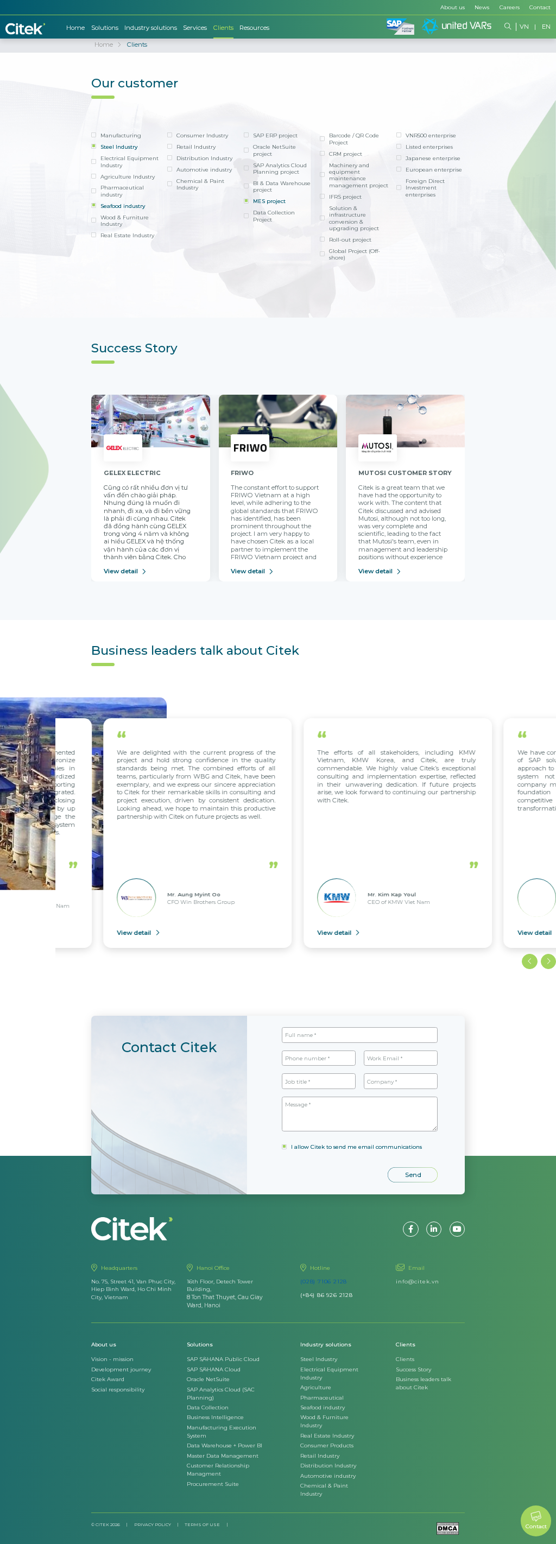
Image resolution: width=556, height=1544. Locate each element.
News (482, 7)
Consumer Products (326, 1445)
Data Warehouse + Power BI (224, 1445)
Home (75, 27)
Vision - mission (112, 1359)
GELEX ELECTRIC (132, 473)
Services (195, 27)
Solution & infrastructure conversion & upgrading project (354, 218)
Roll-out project (350, 239)
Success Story (413, 1369)
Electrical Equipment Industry (129, 161)
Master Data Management (222, 1455)
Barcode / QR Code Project (354, 138)
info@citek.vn (417, 1281)
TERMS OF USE (202, 1524)
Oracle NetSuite (208, 1379)
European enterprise (434, 169)
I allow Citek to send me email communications (356, 1146)
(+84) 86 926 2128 (326, 1295)
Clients (223, 27)
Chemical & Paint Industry (200, 184)
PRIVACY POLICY (152, 1524)
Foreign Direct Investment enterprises (425, 188)
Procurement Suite (213, 1483)
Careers (510, 7)
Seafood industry (122, 206)
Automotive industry (204, 169)
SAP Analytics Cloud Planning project (280, 168)
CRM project (345, 153)
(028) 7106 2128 (323, 1281)
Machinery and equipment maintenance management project (358, 175)
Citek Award (107, 1379)
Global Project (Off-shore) (354, 254)
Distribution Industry (204, 158)
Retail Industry (196, 146)
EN (546, 26)
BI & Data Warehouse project (282, 186)
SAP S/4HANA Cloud (214, 1369)
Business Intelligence (215, 1417)
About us (452, 7)
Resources (254, 27)
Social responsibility (117, 1389)
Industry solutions (150, 27)
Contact (540, 7)
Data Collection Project (274, 215)
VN (524, 26)
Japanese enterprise (433, 158)
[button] (529, 961)
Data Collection (208, 1407)
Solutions (104, 27)
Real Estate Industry (127, 235)
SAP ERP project (275, 135)
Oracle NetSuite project (274, 149)
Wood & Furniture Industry (124, 220)
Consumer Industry (202, 135)
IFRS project (345, 196)
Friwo (242, 473)
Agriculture (315, 1387)
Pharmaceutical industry (122, 190)
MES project (269, 201)
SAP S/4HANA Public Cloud (223, 1359)
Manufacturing (120, 135)
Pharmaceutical (322, 1397)
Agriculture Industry (127, 176)
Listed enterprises (429, 146)
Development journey (121, 1369)
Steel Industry (118, 146)
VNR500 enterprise (431, 135)
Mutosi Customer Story (405, 473)
